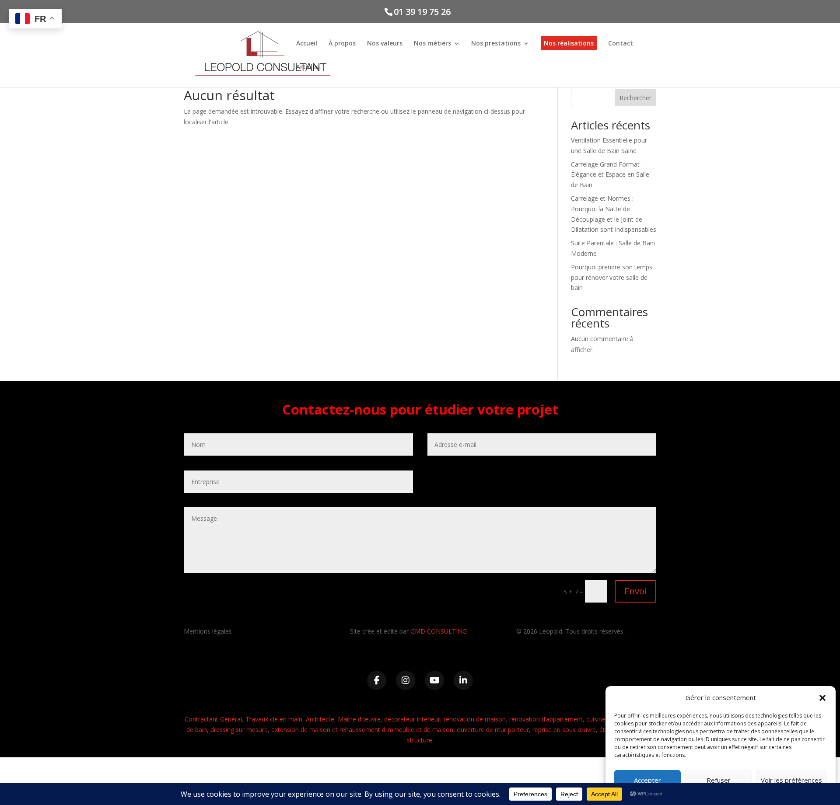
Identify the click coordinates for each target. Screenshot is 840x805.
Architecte (320, 719)
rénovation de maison (475, 719)
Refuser (719, 780)
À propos (342, 43)
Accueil (306, 43)
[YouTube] (434, 680)
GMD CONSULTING (438, 631)
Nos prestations (496, 43)
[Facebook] (376, 680)
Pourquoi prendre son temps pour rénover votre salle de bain (611, 277)
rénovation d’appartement (546, 719)
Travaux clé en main (273, 719)
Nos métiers (432, 43)
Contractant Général (213, 719)
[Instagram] (405, 680)
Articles (307, 67)
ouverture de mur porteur (493, 729)
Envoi (635, 591)
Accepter (647, 780)
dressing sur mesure (239, 729)
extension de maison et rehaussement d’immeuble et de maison (362, 729)
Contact (620, 43)
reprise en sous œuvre (564, 729)
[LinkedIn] (463, 680)
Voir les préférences (791, 780)
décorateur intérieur (412, 719)
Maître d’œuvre (359, 719)
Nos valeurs (384, 43)
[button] (822, 697)
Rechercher (635, 98)
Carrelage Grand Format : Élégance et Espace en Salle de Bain (610, 174)
